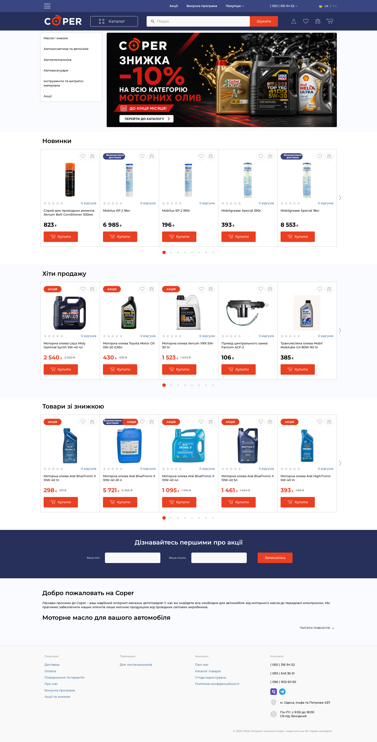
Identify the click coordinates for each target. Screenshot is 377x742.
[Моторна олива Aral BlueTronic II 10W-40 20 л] (129, 461)
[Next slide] (340, 197)
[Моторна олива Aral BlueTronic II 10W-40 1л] (70, 461)
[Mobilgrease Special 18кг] (307, 196)
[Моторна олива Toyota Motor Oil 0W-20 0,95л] (129, 328)
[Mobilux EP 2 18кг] (129, 196)
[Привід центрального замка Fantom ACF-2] (248, 328)
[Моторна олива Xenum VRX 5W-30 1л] (188, 328)
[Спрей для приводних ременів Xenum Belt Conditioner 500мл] (70, 196)
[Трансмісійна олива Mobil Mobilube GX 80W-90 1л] (307, 328)
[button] (164, 252)
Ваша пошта (177, 557)
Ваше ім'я (93, 557)
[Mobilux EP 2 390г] (188, 196)
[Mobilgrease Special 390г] (248, 196)
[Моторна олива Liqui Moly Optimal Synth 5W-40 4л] (70, 328)
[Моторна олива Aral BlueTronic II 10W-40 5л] (248, 461)
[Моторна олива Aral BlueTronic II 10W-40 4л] (188, 461)
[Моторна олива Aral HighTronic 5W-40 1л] (307, 461)
